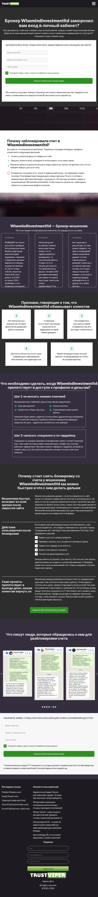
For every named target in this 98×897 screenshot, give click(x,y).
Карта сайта (48, 881)
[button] (42, 707)
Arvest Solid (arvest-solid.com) (16, 808)
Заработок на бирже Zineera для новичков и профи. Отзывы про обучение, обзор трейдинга (47, 795)
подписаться (48, 869)
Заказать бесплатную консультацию (49, 81)
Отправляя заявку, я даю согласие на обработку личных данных (34, 73)
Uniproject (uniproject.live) (14, 800)
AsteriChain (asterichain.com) (15, 804)
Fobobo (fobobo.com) (11, 792)
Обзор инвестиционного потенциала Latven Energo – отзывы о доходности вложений (47, 805)
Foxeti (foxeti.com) (10, 796)
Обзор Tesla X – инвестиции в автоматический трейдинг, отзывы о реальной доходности (47, 815)
